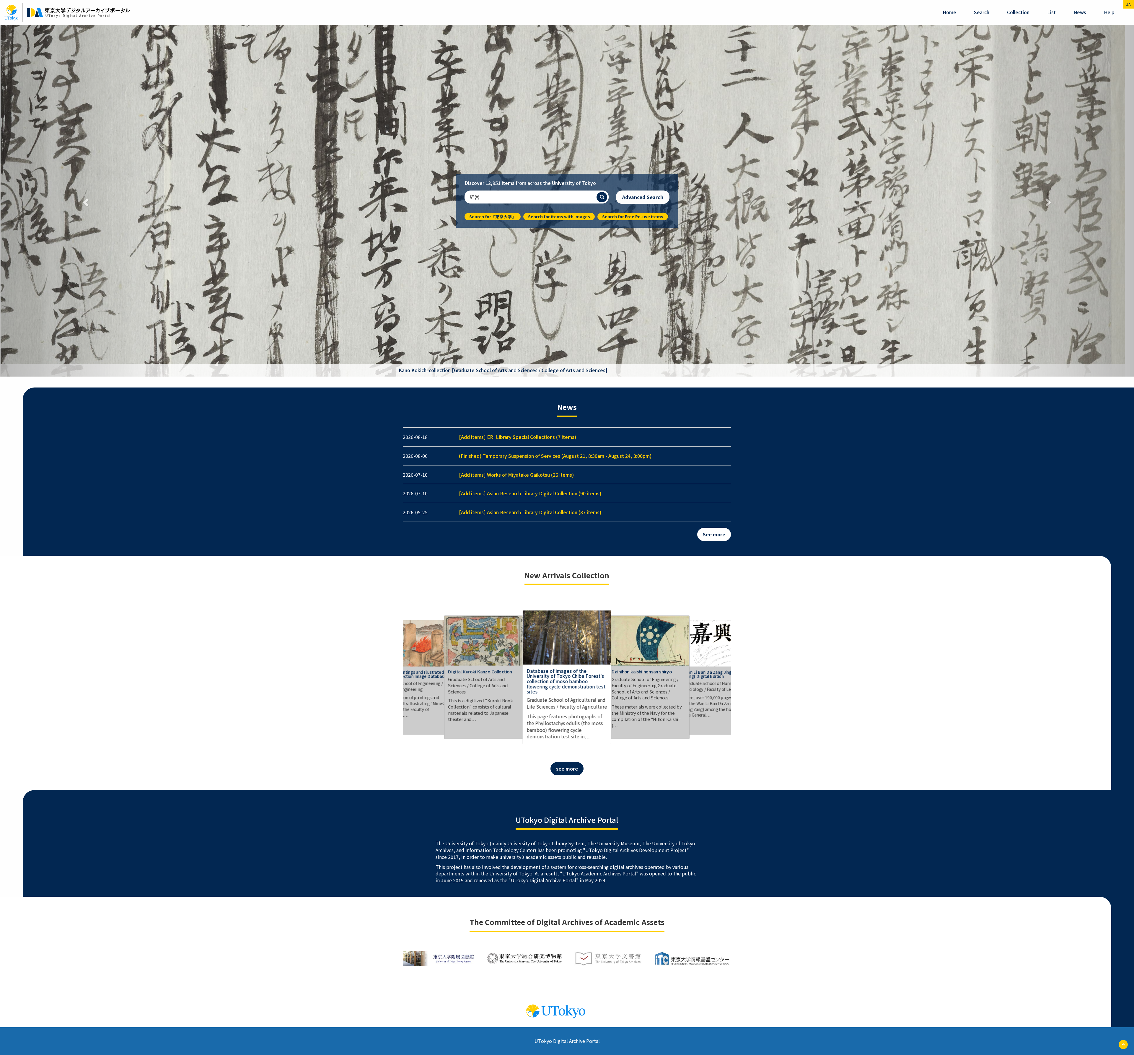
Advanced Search (642, 21)
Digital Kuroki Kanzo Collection (480, 320)
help (1109, 12)
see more (567, 417)
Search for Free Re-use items (632, 41)
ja (1128, 4)
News (1079, 12)
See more (714, 182)
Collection (1018, 12)
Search (981, 12)
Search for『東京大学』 (492, 41)
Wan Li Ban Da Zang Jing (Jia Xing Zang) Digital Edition (716, 323)
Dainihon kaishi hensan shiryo (642, 320)
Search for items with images (559, 41)
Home (949, 12)
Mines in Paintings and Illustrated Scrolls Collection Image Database (414, 323)
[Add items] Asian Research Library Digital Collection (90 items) (530, 142)
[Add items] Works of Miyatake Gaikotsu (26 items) (516, 123)
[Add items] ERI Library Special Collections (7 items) (517, 85)
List (1051, 12)
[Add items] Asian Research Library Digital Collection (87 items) (530, 161)
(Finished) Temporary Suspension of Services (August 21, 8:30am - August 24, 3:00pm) (555, 104)
